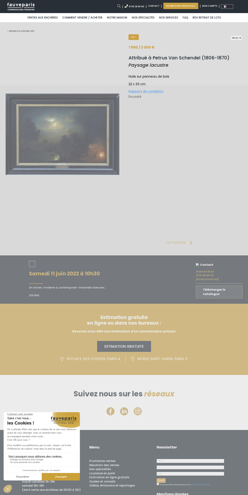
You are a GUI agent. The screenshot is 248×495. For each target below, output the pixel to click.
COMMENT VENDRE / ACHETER (82, 17)
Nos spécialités (100, 469)
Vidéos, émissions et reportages (112, 485)
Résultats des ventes (104, 465)
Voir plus (34, 295)
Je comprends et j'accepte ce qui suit (175, 485)
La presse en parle (102, 473)
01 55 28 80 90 (136, 6)
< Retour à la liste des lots (20, 31)
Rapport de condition (146, 91)
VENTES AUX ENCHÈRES (42, 17)
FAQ (185, 17)
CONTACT (153, 5)
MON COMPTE (209, 5)
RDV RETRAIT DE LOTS (207, 17)
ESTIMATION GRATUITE (180, 5)
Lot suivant (176, 242)
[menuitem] (227, 6)
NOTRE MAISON (117, 17)
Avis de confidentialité (200, 485)
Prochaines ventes (102, 461)
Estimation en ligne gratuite (109, 477)
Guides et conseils (102, 481)
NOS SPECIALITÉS (143, 17)
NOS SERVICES (168, 17)
